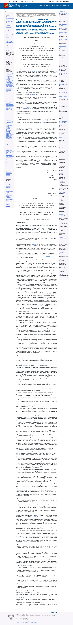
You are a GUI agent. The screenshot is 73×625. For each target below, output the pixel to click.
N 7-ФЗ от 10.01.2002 (62, 63)
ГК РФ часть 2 (8, 25)
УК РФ (7, 48)
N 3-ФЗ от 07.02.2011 (62, 69)
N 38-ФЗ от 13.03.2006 (63, 59)
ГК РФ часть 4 (8, 28)
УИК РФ (7, 47)
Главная (40, 5)
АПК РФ (7, 16)
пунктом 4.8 (26, 108)
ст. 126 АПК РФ (61, 252)
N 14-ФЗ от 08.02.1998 (63, 92)
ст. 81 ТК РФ (61, 173)
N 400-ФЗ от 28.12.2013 (63, 13)
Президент (56, 5)
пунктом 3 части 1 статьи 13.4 (29, 293)
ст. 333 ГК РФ (61, 144)
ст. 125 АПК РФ (61, 274)
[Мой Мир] (56, 611)
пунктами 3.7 (25, 541)
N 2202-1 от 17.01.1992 (62, 104)
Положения (32, 94)
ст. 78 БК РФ (61, 181)
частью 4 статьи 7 (33, 71)
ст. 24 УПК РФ (61, 242)
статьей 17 (43, 76)
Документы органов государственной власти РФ (10, 66)
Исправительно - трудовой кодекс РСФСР (9, 195)
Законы (51, 5)
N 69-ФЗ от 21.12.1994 (62, 18)
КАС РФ (7, 37)
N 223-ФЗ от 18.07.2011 (63, 96)
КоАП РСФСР (8, 197)
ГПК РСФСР (8, 184)
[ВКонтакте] (52, 611)
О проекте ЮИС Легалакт (17, 1)
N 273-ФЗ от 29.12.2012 (63, 28)
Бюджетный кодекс (10, 18)
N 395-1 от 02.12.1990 (62, 137)
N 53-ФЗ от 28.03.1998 (63, 132)
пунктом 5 (44, 122)
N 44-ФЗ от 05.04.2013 (63, 121)
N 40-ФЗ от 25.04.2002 (63, 24)
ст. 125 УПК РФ (61, 237)
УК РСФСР (8, 204)
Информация (7, 1)
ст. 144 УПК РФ (61, 229)
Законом (34, 244)
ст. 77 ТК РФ (61, 222)
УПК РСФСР (8, 206)
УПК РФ (7, 50)
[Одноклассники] (55, 611)
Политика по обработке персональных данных (27, 622)
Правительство (64, 5)
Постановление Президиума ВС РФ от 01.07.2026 (10, 73)
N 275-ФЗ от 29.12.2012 (63, 39)
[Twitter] (53, 611)
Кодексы (45, 5)
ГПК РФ (7, 30)
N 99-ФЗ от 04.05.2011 (63, 84)
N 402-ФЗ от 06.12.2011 (63, 73)
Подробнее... (11, 177)
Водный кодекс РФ (9, 19)
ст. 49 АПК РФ (61, 259)
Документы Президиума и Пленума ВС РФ (9, 70)
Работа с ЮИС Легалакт (29, 1)
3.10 (30, 541)
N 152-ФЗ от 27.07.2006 (63, 115)
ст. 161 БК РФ (61, 214)
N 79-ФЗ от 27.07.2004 (63, 32)
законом (35, 229)
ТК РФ (7, 45)
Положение (41, 80)
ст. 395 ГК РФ (61, 156)
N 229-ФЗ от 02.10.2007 (63, 125)
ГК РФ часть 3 (8, 27)
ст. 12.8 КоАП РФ (62, 192)
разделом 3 (44, 534)
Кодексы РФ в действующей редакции (8, 14)
